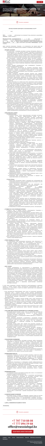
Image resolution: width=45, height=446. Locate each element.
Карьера (27, 437)
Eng (41, 5)
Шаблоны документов (35, 437)
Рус (39, 5)
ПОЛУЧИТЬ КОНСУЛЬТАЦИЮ (22, 431)
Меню (39, 2)
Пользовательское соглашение (36, 442)
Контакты (5, 439)
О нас (9, 437)
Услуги (13, 437)
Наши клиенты (20, 437)
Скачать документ (24, 22)
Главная (5, 437)
